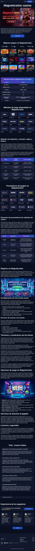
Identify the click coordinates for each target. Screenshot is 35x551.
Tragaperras (30, 46)
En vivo (12, 46)
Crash (21, 46)
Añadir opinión (28, 508)
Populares (4, 46)
